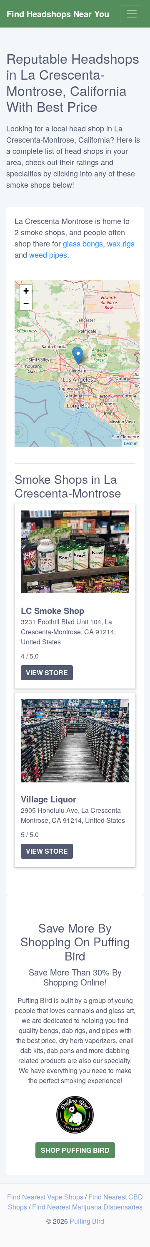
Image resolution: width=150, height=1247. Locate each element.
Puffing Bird (87, 1221)
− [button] (26, 303)
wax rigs (121, 243)
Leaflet (131, 443)
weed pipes (48, 254)
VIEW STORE (47, 672)
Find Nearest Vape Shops (46, 1197)
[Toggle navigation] (131, 13)
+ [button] (26, 291)
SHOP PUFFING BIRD (75, 1150)
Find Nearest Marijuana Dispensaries (87, 1207)
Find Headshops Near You (58, 14)
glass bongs (83, 243)
